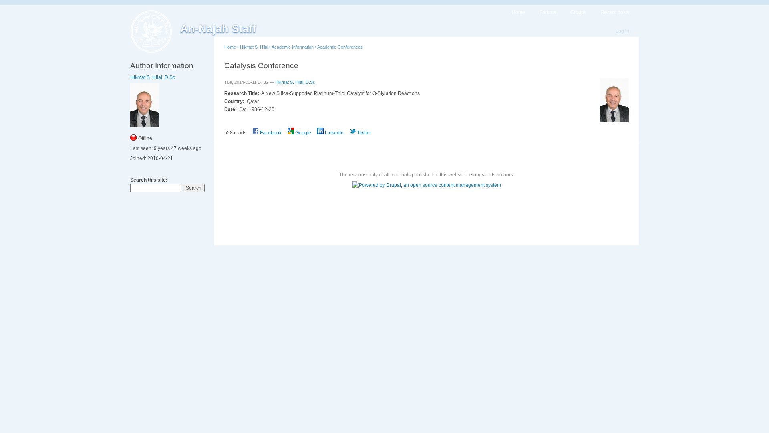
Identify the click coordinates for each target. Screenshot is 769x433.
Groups (578, 12)
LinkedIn (334, 133)
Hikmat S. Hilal (254, 47)
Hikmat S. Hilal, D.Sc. (153, 77)
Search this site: (148, 180)
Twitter (363, 133)
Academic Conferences (340, 47)
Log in (622, 31)
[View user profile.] (614, 120)
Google (302, 133)
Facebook (270, 133)
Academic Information (293, 47)
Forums (548, 12)
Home (518, 12)
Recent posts (615, 12)
